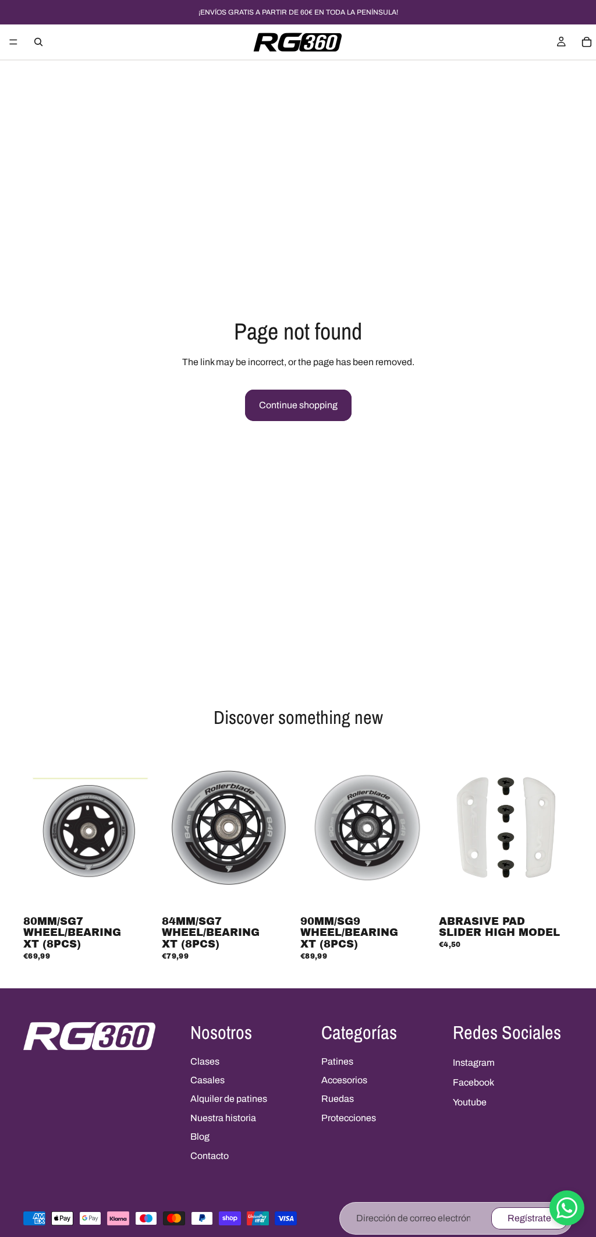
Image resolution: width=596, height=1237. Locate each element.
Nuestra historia (223, 1118)
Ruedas (337, 1099)
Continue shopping (298, 405)
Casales (207, 1080)
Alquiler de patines (228, 1099)
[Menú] (13, 42)
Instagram (474, 1063)
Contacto (209, 1156)
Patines (337, 1061)
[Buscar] (38, 42)
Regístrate (529, 1218)
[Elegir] (554, 893)
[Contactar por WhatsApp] (566, 1207)
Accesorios (344, 1080)
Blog (200, 1136)
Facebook (473, 1082)
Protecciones (348, 1118)
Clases (204, 1061)
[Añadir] (139, 893)
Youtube (470, 1102)
